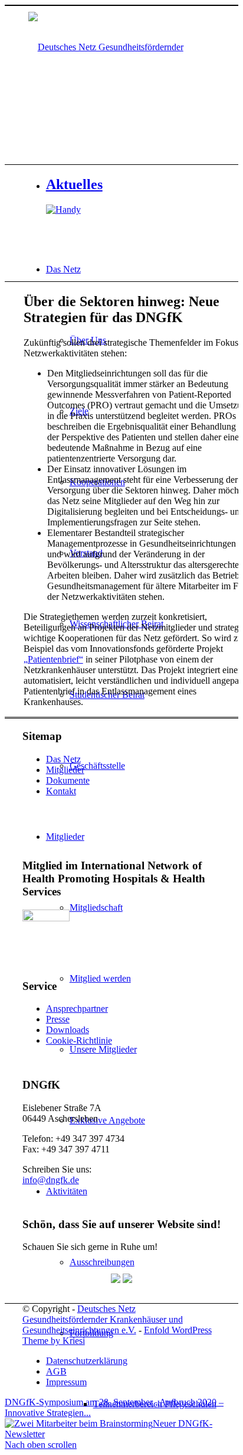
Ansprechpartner (77, 1008)
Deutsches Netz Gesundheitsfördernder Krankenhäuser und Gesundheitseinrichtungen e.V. (102, 1319)
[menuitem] (157, 1404)
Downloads (67, 1030)
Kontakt (61, 791)
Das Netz (63, 759)
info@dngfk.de (50, 1180)
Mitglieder (65, 770)
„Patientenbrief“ (53, 659)
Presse (58, 1019)
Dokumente (68, 780)
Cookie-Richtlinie (79, 1040)
